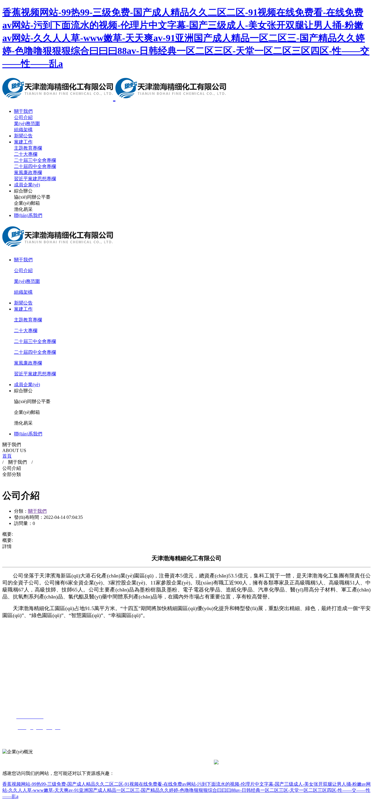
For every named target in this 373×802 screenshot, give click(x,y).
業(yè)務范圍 (27, 123)
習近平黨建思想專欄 (35, 178)
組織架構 (23, 129)
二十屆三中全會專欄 (35, 160)
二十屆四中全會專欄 (35, 166)
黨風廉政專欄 (28, 172)
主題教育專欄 (28, 148)
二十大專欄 (25, 154)
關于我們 (23, 111)
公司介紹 (23, 117)
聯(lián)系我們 (28, 215)
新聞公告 (23, 135)
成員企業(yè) (27, 184)
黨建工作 (23, 141)
